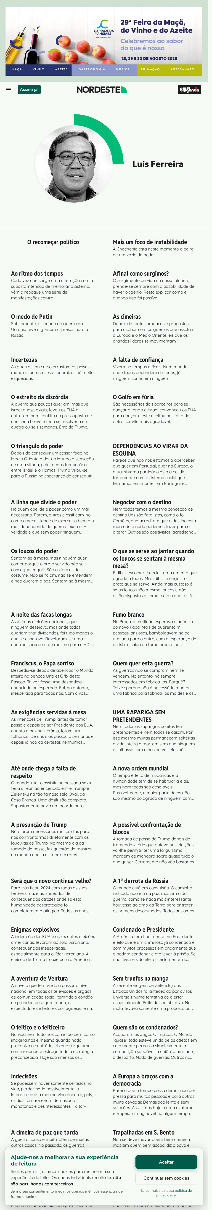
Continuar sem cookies (166, 1178)
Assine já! (29, 89)
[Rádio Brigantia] (189, 89)
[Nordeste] (102, 89)
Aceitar (166, 1162)
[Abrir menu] (8, 89)
